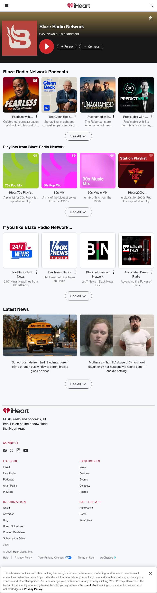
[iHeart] (78, 6)
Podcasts (8, 479)
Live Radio (9, 473)
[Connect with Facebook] (5, 450)
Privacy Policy (23, 557)
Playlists (8, 492)
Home (83, 514)
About (6, 508)
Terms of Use (86, 557)
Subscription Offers (14, 538)
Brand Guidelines (13, 526)
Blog (5, 520)
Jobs (6, 544)
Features (85, 473)
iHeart (6, 467)
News (83, 467)
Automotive (86, 508)
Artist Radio (10, 485)
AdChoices (106, 557)
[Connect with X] (11, 450)
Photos (84, 492)
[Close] (150, 573)
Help (5, 557)
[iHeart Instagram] (18, 450)
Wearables (86, 520)
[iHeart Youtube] (25, 450)
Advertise (8, 514)
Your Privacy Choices (51, 557)
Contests (85, 485)
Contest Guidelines (14, 532)
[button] (46, 46)
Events (84, 479)
